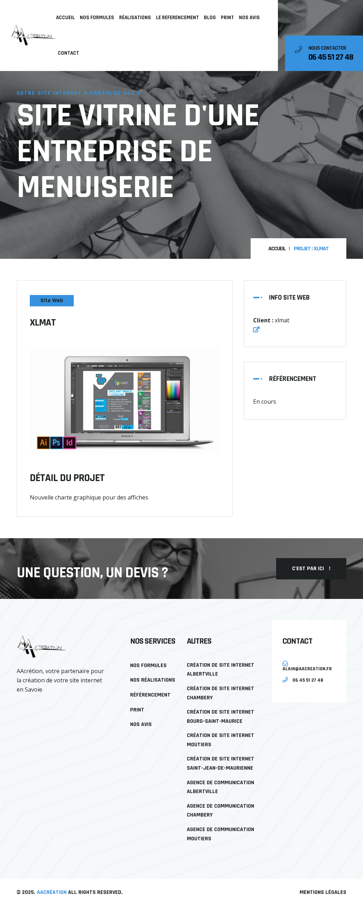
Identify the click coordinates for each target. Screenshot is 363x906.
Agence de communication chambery (220, 810)
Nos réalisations (152, 680)
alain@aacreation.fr (307, 668)
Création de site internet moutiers (220, 740)
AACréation (52, 892)
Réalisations (135, 17)
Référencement (150, 695)
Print (227, 17)
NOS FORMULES (97, 17)
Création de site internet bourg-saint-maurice (220, 716)
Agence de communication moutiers (220, 834)
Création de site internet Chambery (220, 693)
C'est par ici (311, 568)
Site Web (51, 300)
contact (68, 53)
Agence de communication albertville (220, 787)
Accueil (65, 17)
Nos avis (249, 17)
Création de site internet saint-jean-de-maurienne (220, 763)
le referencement (177, 17)
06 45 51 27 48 (330, 57)
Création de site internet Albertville (220, 669)
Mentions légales (323, 892)
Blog (210, 17)
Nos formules (148, 665)
